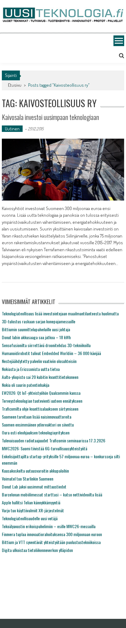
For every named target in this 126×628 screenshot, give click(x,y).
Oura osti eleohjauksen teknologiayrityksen (35, 432)
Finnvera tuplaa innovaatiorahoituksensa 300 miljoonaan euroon (52, 534)
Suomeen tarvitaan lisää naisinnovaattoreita (36, 416)
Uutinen (12, 129)
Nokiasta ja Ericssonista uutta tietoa (31, 369)
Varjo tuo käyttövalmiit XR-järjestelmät (33, 510)
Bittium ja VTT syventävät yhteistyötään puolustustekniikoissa (51, 542)
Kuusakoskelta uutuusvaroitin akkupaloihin (35, 470)
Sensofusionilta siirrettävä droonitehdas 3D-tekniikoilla (46, 345)
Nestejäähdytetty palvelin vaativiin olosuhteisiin (39, 361)
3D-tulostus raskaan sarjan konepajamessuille (38, 321)
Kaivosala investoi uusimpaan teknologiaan (50, 117)
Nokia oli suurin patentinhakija (25, 385)
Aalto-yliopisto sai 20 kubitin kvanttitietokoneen (40, 377)
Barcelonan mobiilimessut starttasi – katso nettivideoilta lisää (52, 494)
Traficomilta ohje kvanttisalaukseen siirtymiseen (40, 408)
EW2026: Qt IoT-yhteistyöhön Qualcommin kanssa (41, 393)
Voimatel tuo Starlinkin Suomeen (27, 478)
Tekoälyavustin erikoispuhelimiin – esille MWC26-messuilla (48, 526)
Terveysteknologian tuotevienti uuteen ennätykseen (42, 400)
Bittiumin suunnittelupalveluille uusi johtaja (36, 329)
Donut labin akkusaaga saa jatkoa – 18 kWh (36, 337)
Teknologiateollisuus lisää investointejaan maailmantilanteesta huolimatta (60, 313)
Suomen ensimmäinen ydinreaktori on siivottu (38, 424)
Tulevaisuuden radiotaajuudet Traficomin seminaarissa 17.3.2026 (53, 440)
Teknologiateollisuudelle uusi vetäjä (29, 518)
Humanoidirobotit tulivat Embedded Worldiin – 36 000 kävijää (51, 353)
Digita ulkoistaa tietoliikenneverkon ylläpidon (37, 550)
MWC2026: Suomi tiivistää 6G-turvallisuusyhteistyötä (44, 448)
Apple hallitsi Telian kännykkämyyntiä (31, 502)
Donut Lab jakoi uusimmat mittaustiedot (34, 486)
